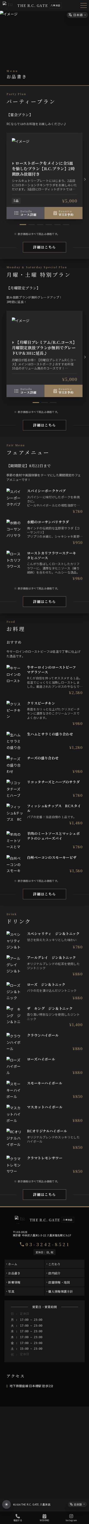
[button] (84, 179)
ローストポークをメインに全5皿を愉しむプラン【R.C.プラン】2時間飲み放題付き (43, 168)
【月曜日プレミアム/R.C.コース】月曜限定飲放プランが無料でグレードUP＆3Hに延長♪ (44, 347)
